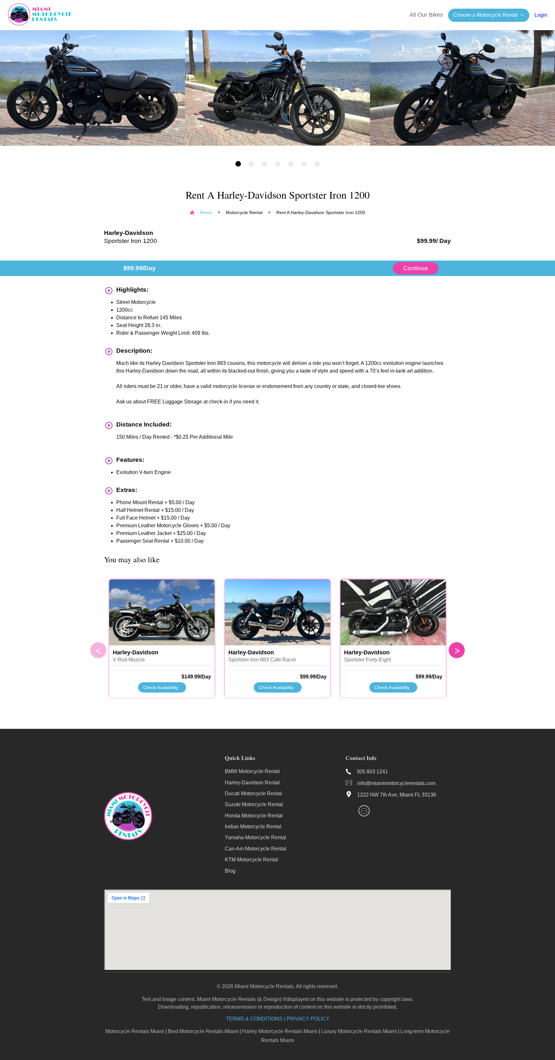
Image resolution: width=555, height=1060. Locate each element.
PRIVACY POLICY (308, 1018)
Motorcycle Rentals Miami (134, 1031)
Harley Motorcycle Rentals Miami (279, 1031)
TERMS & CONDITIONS (254, 1018)
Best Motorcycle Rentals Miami (203, 1031)
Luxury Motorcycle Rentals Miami (359, 1031)
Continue (415, 268)
